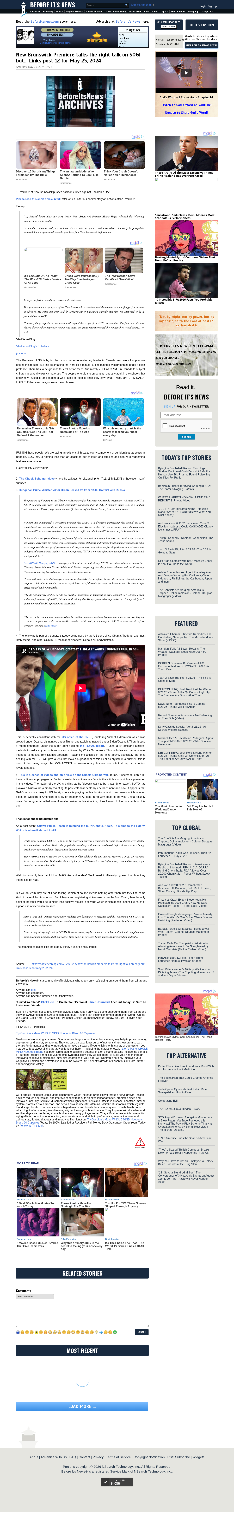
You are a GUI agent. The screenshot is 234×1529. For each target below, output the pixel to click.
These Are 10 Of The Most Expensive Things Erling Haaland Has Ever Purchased (184, 174)
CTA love (107, 440)
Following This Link (31, 1125)
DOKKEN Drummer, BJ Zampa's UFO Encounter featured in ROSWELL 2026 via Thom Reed (183, 666)
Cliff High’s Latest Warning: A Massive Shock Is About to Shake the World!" (185, 562)
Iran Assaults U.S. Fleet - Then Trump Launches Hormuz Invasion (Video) (181, 959)
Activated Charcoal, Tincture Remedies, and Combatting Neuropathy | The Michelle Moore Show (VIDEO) (185, 637)
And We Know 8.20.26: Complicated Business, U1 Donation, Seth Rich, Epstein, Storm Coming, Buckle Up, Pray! (184, 888)
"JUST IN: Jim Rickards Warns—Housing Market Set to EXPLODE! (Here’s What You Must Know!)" (184, 512)
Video (154, 11)
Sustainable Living (116, 11)
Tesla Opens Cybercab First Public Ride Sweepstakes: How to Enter (182, 1091)
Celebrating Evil (168, 1100)
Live (146, 11)
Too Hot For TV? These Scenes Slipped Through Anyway (125, 1205)
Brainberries (30, 287)
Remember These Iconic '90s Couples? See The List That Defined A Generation (35, 432)
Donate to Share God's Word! (186, 113)
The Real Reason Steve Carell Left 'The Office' (120, 277)
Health (59, 11)
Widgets (199, 1457)
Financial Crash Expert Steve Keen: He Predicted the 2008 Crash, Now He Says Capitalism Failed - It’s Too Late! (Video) (182, 902)
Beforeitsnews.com (44, 21)
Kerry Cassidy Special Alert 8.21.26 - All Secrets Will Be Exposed (182, 728)
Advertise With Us (54, 1457)
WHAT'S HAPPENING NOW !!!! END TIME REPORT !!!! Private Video (184, 499)
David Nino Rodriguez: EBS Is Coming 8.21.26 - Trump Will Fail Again (181, 705)
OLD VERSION (202, 25)
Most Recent (178, 11)
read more (51, 625)
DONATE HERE (168, 26)
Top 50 (164, 11)
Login (203, 6)
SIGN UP (169, 406)
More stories (65, 43)
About (33, 1457)
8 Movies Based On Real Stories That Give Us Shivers (37, 1245)
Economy (48, 11)
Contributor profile (48, 43)
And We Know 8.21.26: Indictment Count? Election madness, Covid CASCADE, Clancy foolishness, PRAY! (185, 526)
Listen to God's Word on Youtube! (186, 105)
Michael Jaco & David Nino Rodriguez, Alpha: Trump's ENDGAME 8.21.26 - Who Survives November (186, 741)
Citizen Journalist (99, 1002)
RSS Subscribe (178, 1457)
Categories (207, 11)
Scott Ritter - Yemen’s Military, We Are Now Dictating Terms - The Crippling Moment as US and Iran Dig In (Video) (186, 972)
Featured (35, 11)
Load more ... (82, 1406)
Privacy (98, 1457)
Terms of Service (118, 1457)
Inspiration (135, 11)
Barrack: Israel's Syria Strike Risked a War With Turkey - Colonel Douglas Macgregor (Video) (183, 931)
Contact (84, 1457)
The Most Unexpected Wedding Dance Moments (169, 809)
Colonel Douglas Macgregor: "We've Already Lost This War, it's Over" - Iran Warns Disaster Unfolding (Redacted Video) (185, 917)
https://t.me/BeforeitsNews (173, 364)
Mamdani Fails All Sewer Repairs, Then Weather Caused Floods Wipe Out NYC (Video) (182, 651)
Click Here (47, 1002)
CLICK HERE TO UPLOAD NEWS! (201, 45)
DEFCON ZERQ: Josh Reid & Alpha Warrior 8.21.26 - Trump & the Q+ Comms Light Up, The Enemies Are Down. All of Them (185, 692)
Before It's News (52, 4)
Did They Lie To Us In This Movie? (200, 808)
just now (21, 353)
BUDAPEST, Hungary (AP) (39, 563)
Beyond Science (74, 11)
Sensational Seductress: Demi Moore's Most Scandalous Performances (184, 216)
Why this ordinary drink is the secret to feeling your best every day (122, 432)
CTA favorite (68, 1239)
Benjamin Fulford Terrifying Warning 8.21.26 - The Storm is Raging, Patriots (185, 488)
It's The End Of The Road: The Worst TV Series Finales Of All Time (42, 279)
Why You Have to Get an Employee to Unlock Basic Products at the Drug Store (185, 1163)
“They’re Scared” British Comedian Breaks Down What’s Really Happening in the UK (184, 1151)
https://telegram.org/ (202, 352)
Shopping (193, 11)
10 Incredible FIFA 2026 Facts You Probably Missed (183, 301)
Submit (186, 436)
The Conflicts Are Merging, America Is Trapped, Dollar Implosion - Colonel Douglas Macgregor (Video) (185, 593)
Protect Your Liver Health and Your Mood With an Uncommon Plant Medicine (186, 1068)
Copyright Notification (149, 1457)
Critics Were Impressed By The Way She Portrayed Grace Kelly (82, 279)
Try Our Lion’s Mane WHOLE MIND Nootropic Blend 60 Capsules (55, 1033)
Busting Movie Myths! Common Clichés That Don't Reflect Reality (185, 258)
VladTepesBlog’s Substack (32, 346)
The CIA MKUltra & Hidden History (179, 1109)
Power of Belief (94, 11)
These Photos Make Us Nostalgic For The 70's (75, 430)
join (33, 989)
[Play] (186, 73)
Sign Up (212, 6)
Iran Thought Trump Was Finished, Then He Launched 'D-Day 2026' (184, 854)
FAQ (72, 1457)
